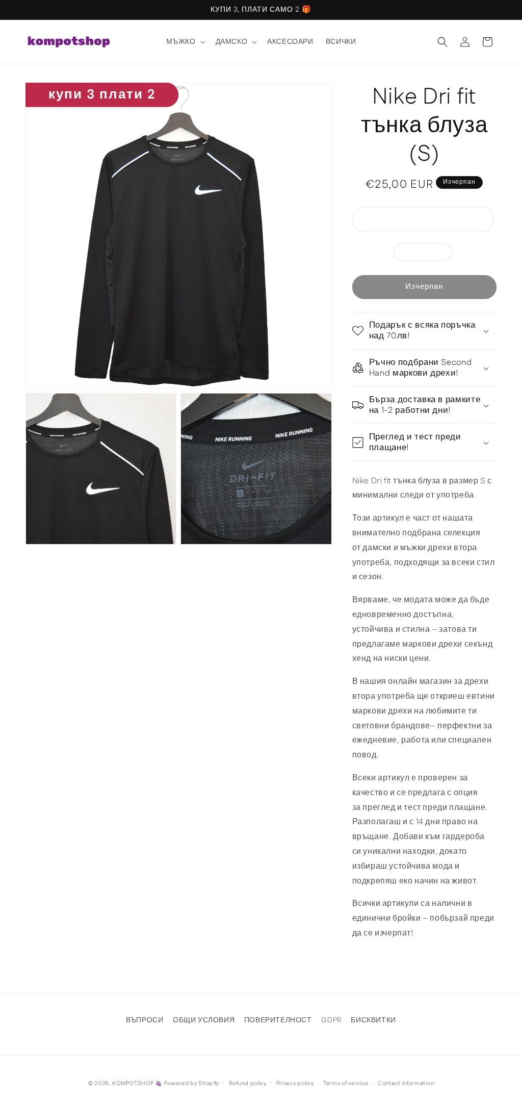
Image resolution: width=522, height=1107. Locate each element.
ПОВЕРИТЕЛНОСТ (278, 1020)
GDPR (331, 1020)
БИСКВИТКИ (373, 1020)
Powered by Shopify (191, 1083)
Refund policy (248, 1083)
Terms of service (345, 1083)
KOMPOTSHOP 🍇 (137, 1083)
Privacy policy (295, 1083)
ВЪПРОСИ (144, 1020)
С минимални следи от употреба (431, 221)
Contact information (406, 1083)
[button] (185, 42)
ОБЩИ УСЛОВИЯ (203, 1020)
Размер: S (428, 254)
